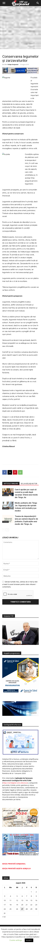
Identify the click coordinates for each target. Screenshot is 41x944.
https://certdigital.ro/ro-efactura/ (15, 783)
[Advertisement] (20, 27)
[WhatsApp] (20, 472)
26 (17, 909)
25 (10, 909)
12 (17, 900)
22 (31, 905)
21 (27, 905)
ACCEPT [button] (29, 940)
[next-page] (7, 529)
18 (10, 905)
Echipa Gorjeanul (13, 64)
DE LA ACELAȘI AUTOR (29, 484)
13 (22, 900)
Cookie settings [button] (15, 940)
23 (36, 905)
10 (5, 900)
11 (10, 900)
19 (17, 905)
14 (27, 900)
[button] (4, 3)
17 (5, 905)
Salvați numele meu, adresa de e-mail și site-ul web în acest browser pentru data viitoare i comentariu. (20, 584)
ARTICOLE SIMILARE (11, 484)
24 (5, 909)
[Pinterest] (15, 472)
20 (22, 905)
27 (22, 909)
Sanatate (5, 495)
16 (36, 900)
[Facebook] (4, 472)
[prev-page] (3, 529)
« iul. (4, 917)
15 (31, 900)
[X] (10, 472)
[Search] (38, 3)
